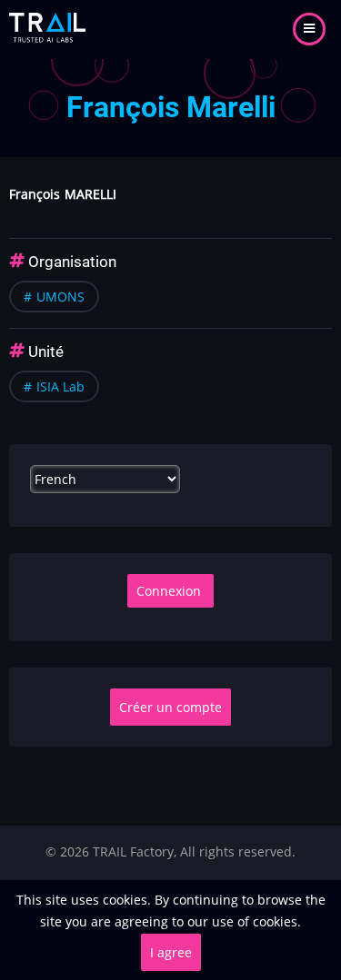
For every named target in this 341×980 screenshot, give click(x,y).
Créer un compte (170, 707)
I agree (171, 952)
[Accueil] (47, 27)
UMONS (60, 296)
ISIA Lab (60, 386)
